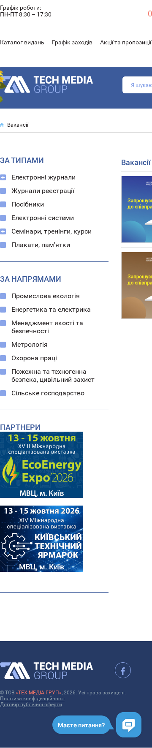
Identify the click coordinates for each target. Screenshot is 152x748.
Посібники (27, 204)
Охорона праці (34, 358)
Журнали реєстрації (42, 191)
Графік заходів (72, 42)
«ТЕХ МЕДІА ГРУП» (39, 693)
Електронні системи (42, 218)
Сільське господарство (47, 393)
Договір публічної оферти (31, 704)
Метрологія (29, 344)
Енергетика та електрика (51, 309)
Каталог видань (22, 42)
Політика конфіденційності (32, 699)
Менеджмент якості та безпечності (47, 327)
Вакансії (17, 125)
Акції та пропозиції (125, 42)
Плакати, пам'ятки (40, 245)
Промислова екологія (45, 296)
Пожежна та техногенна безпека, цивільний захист (53, 375)
